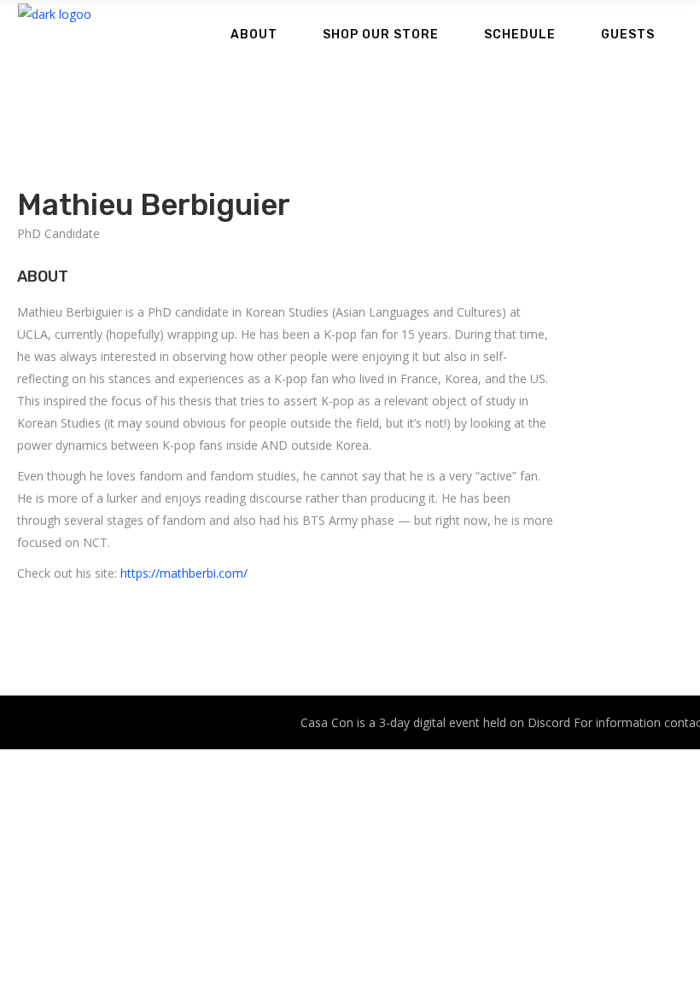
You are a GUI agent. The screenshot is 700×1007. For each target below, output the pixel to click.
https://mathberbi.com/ (184, 573)
